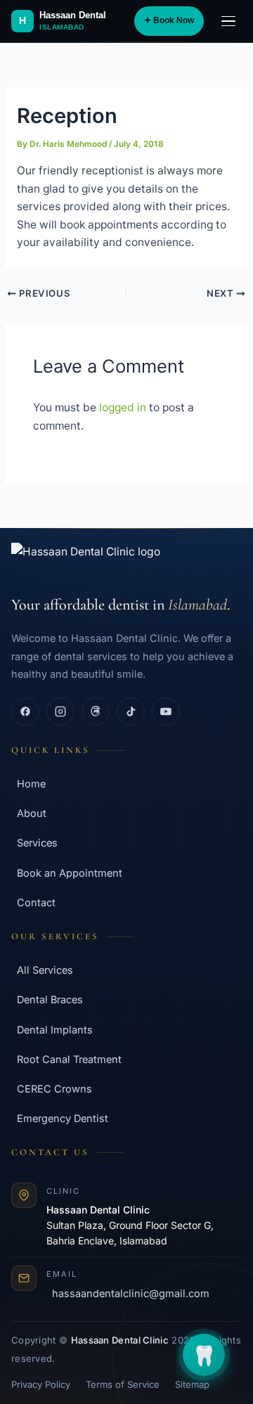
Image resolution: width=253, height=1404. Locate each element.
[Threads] (96, 711)
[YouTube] (166, 711)
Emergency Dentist (62, 1118)
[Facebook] (25, 711)
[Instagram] (60, 711)
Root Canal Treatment (69, 1059)
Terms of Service (123, 1384)
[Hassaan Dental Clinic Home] (126, 562)
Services (37, 843)
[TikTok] (131, 711)
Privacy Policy (40, 1384)
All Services (45, 970)
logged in (122, 407)
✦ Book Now (169, 20)
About (31, 813)
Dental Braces (50, 999)
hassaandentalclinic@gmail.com (130, 1293)
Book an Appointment (69, 873)
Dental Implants (55, 1030)
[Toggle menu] (228, 21)
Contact (36, 902)
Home (31, 784)
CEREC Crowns (54, 1089)
